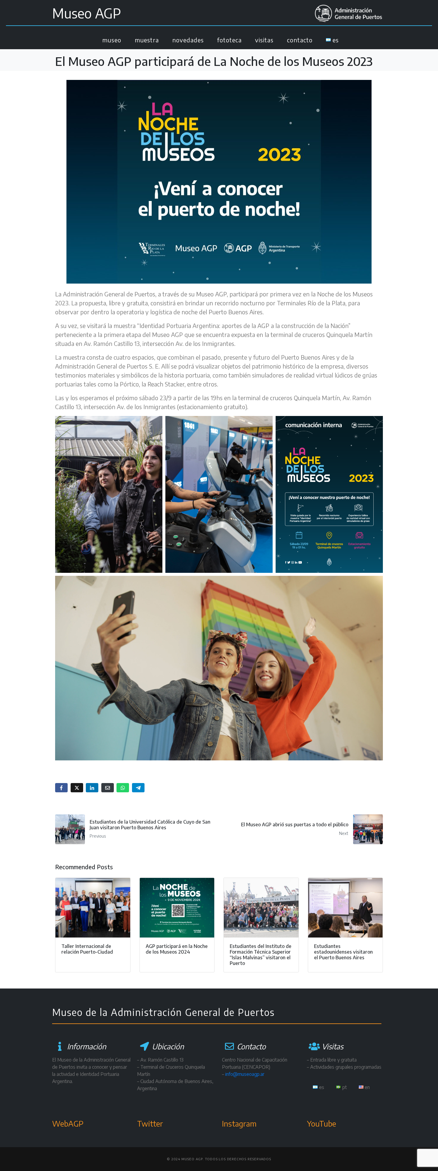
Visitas (264, 40)
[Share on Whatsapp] (123, 787)
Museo (111, 40)
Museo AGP (86, 13)
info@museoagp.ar (244, 1074)
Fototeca (229, 40)
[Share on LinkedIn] (92, 787)
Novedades (188, 40)
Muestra (147, 40)
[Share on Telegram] (138, 787)
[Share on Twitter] (77, 787)
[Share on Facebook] (61, 787)
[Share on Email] (107, 787)
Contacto (300, 40)
